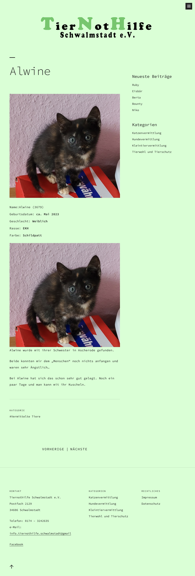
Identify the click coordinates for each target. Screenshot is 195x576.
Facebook (16, 544)
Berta (136, 97)
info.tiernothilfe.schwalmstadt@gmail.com (44, 533)
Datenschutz (150, 503)
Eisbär (137, 91)
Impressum (149, 497)
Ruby (135, 85)
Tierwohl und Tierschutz (152, 152)
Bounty (137, 104)
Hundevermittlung (146, 139)
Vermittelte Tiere (25, 416)
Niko (135, 110)
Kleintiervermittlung (149, 145)
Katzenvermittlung (146, 133)
